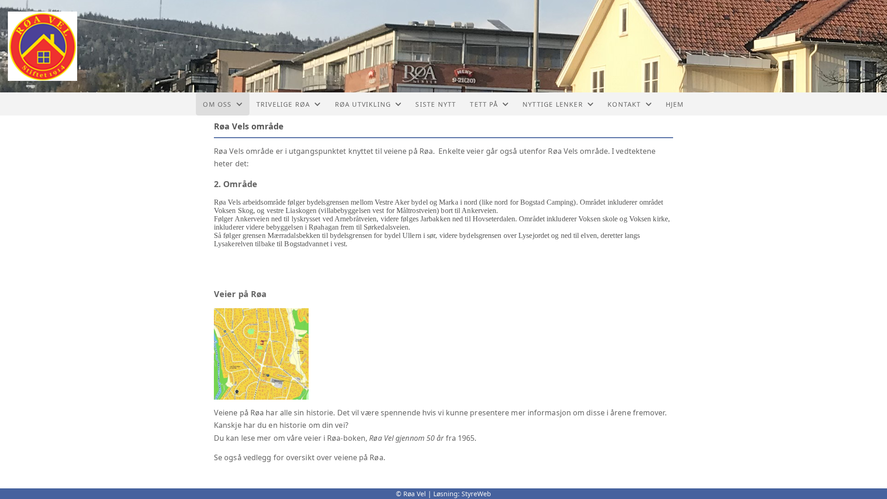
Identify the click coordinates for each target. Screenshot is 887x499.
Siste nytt (435, 104)
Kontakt (624, 104)
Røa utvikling (363, 104)
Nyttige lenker (552, 104)
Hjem (675, 104)
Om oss (217, 104)
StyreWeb (476, 493)
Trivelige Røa (283, 104)
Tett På (484, 104)
